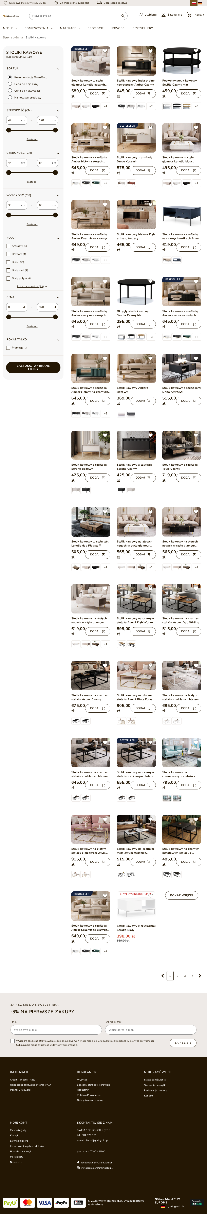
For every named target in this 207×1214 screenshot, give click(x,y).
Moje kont (18, 1123)
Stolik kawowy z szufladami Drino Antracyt (181, 390)
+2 (151, 106)
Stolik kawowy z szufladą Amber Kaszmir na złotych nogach (89, 928)
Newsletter (16, 1162)
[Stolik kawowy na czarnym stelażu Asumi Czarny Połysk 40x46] (90, 675)
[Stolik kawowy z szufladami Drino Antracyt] (181, 368)
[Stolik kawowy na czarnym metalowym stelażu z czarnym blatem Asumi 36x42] (181, 829)
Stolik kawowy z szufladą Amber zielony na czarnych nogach (89, 390)
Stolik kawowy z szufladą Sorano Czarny (134, 467)
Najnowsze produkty (27, 98)
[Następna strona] (200, 976)
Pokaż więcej (181, 895)
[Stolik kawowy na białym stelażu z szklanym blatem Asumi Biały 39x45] (181, 675)
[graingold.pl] (11, 16)
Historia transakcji (20, 1151)
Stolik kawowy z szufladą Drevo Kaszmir (134, 159)
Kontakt (148, 1095)
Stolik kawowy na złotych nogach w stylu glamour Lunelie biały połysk (134, 544)
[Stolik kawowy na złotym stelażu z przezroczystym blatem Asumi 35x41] (90, 829)
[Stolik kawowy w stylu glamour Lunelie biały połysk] (181, 138)
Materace (68, 28)
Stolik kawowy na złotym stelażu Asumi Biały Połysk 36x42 (135, 697)
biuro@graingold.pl (97, 1140)
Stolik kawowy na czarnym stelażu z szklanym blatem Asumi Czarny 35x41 (90, 774)
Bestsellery (142, 28)
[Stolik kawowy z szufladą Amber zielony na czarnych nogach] (90, 368)
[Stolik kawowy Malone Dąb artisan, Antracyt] (136, 214)
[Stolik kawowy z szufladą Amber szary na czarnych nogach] (90, 291)
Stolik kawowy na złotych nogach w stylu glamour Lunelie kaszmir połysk (89, 621)
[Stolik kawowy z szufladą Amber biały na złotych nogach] (90, 138)
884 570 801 (89, 1135)
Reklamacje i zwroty (155, 1090)
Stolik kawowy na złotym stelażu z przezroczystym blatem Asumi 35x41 (88, 851)
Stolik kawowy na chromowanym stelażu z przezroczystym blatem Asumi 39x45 (178, 774)
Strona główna (13, 37)
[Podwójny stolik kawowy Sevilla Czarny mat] (181, 61)
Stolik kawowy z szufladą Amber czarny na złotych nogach (180, 313)
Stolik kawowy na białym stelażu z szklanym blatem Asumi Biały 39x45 (180, 697)
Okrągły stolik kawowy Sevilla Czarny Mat (133, 313)
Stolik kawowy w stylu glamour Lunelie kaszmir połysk (88, 83)
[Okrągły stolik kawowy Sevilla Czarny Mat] (136, 291)
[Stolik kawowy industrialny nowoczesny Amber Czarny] (136, 61)
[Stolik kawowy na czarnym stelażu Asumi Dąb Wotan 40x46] (136, 598)
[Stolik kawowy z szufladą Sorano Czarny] (136, 445)
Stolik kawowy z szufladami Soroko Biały (136, 928)
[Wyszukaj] (123, 16)
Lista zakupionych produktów (27, 1146)
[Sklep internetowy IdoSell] (197, 1202)
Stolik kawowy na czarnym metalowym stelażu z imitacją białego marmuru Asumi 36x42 (135, 851)
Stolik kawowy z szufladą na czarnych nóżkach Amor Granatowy (180, 236)
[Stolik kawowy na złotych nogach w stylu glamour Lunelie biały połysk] (136, 522)
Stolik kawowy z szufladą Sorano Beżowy (89, 467)
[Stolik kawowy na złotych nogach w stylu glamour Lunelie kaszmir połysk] (90, 598)
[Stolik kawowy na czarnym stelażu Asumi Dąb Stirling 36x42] (181, 598)
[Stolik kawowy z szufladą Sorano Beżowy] (90, 445)
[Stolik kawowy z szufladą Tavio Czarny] (181, 445)
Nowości (118, 28)
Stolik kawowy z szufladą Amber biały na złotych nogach (89, 160)
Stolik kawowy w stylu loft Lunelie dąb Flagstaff (90, 544)
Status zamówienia (155, 1079)
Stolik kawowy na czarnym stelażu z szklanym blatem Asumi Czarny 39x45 (135, 774)
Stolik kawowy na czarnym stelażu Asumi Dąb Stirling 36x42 (181, 621)
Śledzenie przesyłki (155, 1085)
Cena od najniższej (26, 84)
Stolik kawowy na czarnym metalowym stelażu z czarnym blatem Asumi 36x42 (181, 851)
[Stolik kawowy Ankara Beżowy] (136, 368)
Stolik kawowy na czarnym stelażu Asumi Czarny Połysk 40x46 (90, 697)
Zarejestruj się (18, 1130)
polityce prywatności (142, 1040)
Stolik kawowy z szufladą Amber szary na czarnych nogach (89, 313)
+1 (105, 106)
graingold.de (175, 1206)
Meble (8, 28)
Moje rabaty (16, 1156)
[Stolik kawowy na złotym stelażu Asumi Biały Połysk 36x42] (136, 675)
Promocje (96, 28)
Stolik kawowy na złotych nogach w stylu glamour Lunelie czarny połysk (180, 544)
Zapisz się (183, 1043)
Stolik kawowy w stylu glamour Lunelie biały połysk (178, 160)
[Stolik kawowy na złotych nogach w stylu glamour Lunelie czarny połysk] (181, 522)
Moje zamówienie (158, 1072)
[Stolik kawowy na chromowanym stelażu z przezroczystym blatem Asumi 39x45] (181, 752)
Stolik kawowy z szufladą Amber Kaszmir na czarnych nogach (90, 236)
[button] (33, 110)
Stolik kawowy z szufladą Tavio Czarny (180, 467)
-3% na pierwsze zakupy (42, 1011)
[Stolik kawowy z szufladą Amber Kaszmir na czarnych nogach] (90, 214)
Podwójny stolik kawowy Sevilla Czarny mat (179, 83)
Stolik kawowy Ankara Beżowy (132, 390)
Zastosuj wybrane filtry (33, 367)
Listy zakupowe (19, 1140)
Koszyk (14, 1135)
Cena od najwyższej (27, 91)
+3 (196, 106)
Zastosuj (32, 139)
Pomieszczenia (36, 28)
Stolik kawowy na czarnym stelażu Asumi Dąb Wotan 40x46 (135, 621)
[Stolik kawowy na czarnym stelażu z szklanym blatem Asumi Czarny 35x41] (90, 752)
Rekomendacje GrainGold (31, 77)
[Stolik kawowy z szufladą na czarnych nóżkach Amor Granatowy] (181, 214)
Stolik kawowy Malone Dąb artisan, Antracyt (136, 236)
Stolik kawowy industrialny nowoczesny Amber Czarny (136, 83)
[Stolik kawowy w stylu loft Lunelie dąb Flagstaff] (90, 522)
